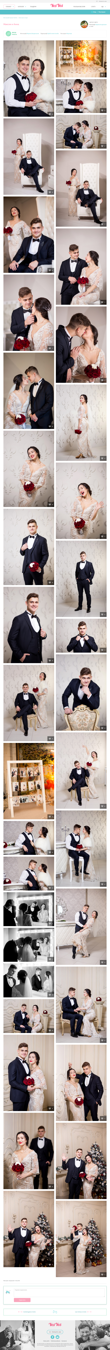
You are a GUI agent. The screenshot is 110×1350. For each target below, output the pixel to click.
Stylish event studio (53, 33)
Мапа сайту (46, 1341)
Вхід (94, 12)
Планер (8, 7)
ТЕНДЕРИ (33, 7)
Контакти (64, 1341)
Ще (102, 7)
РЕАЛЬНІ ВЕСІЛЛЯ (79, 7)
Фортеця (69, 33)
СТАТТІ (93, 7)
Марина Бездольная (101, 24)
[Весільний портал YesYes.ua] (57, 6)
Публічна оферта (55, 1341)
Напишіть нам (103, 1)
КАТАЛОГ (21, 7)
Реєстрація (102, 12)
